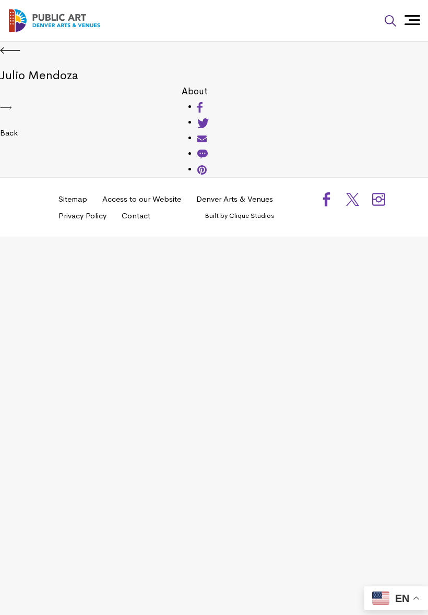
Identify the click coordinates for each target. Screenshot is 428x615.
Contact (136, 215)
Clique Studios (251, 215)
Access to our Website (141, 199)
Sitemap (72, 199)
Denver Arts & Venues (234, 199)
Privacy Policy (82, 215)
